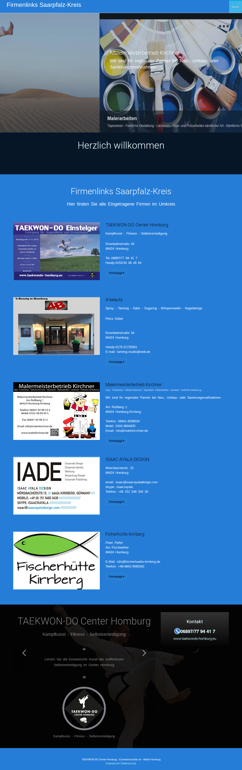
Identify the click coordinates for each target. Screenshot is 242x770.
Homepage (116, 272)
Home (235, 7)
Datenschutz (128, 757)
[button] (24, 691)
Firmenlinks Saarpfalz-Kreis (44, 4)
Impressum (113, 757)
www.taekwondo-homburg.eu (38, 98)
